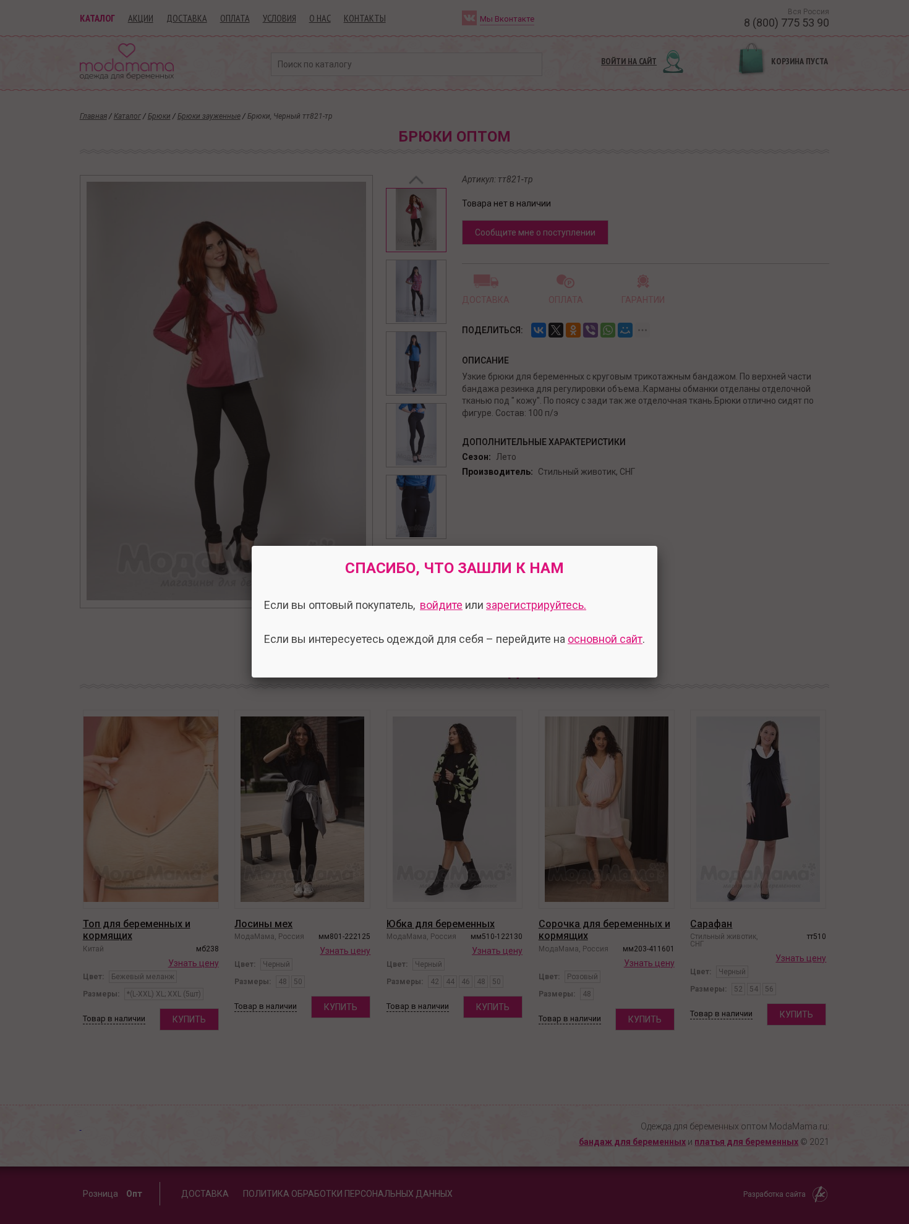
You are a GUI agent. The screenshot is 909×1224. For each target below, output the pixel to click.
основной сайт (605, 638)
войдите (441, 604)
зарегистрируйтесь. (536, 604)
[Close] (657, 546)
